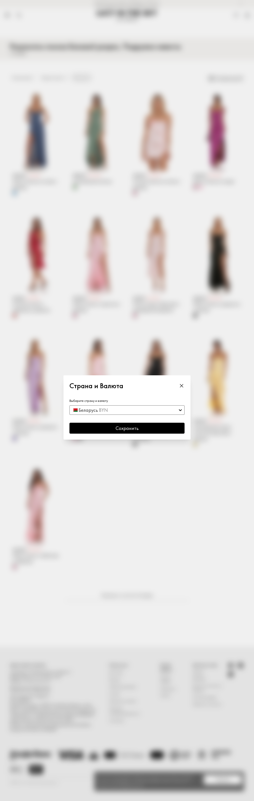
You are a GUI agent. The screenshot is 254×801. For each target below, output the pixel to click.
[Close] (182, 386)
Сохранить (127, 428)
